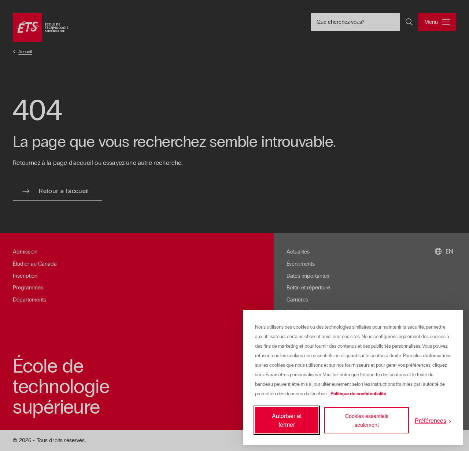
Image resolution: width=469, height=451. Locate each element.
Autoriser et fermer (287, 420)
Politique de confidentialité (358, 394)
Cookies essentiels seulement (366, 420)
